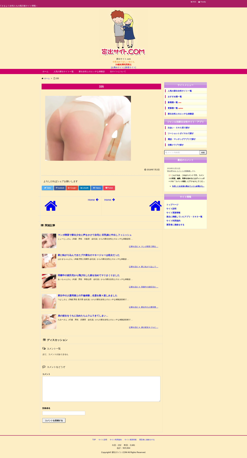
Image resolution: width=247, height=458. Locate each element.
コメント (46, 374)
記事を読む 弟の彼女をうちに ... (143, 327)
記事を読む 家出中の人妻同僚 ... (143, 307)
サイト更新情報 (173, 212)
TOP (94, 440)
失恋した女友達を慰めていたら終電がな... (188, 186)
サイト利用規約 (173, 220)
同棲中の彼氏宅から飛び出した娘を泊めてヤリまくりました (89, 275)
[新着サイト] (130, 67)
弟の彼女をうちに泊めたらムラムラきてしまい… (83, 315)
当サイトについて (118, 71)
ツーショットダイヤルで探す (181, 133)
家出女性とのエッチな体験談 (92, 71)
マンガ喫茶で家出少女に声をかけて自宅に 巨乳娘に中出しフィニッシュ (95, 235)
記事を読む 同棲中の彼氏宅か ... (143, 287)
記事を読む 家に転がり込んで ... (143, 267)
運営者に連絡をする (175, 224)
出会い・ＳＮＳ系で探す (179, 128)
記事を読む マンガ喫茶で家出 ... (143, 246)
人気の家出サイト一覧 (64, 71)
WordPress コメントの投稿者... (179, 171)
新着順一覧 (174, 102)
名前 (101, 408)
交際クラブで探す (176, 145)
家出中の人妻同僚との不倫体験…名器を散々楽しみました (87, 295)
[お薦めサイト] (117, 67)
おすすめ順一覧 (175, 97)
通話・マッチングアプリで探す (182, 139)
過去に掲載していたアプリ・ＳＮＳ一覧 (184, 216)
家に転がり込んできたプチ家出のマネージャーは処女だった (89, 255)
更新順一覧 (175, 108)
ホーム (45, 71)
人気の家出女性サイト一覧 (180, 91)
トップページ (172, 204)
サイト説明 (171, 208)
